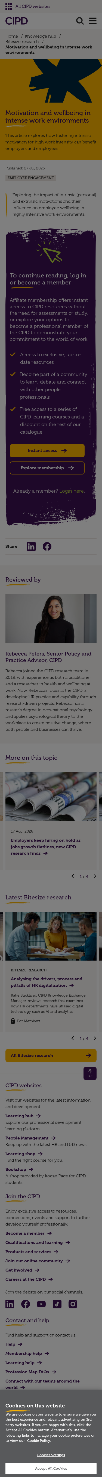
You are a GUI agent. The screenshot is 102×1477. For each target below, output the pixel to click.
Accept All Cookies (51, 1468)
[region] (51, 1433)
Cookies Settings (51, 1455)
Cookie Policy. (39, 1440)
